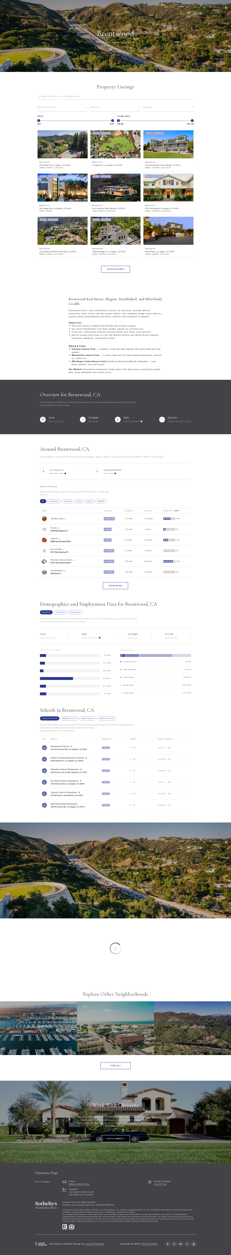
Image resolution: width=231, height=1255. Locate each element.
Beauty (90, 501)
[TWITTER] (187, 1244)
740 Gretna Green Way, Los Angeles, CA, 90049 (69, 749)
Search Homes (115, 269)
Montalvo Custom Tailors (61, 560)
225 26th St (56, 573)
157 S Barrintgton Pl (59, 552)
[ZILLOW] (193, 1244)
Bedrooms (148, 107)
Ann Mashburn (57, 570)
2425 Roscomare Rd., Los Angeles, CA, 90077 (68, 807)
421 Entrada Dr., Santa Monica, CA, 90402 (67, 795)
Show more (115, 585)
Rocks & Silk (56, 549)
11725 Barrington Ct (59, 530)
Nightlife (101, 501)
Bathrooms (95, 107)
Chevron (54, 538)
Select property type (46, 107)
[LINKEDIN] (180, 1244)
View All (115, 1065)
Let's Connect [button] (115, 1138)
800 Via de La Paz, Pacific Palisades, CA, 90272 (69, 772)
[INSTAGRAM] (174, 1244)
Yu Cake (54, 528)
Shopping (69, 501)
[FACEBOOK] (167, 1244)
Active (80, 501)
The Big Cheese (57, 518)
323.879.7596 (160, 1184)
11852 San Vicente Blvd (61, 541)
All (44, 501)
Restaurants (55, 501)
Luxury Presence (94, 1244)
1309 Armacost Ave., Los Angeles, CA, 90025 (67, 784)
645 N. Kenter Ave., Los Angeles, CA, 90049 (67, 761)
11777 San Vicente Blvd (61, 562)
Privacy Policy (150, 1244)
